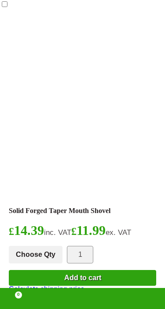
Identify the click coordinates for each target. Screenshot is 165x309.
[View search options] (115, 298)
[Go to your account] (49, 298)
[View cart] (14, 298)
